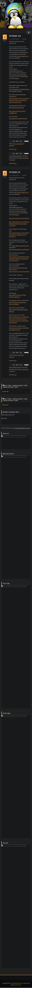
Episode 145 (15, 36)
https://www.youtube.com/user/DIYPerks (19, 218)
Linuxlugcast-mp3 (10, 387)
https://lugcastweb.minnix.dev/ (22, 428)
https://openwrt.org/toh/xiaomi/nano (18, 268)
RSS (15, 149)
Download (11, 145)
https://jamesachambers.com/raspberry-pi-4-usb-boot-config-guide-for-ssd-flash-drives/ (19, 234)
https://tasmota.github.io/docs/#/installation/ (20, 249)
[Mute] (23, 141)
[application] (19, 141)
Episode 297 (5, 391)
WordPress (20, 983)
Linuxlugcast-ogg (10, 400)
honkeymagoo (14, 39)
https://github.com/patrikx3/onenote (18, 118)
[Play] (11, 141)
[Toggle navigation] (29, 32)
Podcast (24, 39)
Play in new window (18, 143)
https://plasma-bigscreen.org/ (16, 107)
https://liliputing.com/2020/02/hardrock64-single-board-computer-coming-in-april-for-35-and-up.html (19, 258)
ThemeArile (18, 985)
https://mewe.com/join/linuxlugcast (18, 74)
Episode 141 (14, 172)
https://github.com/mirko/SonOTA (20, 245)
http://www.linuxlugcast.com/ (21, 56)
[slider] (26, 141)
